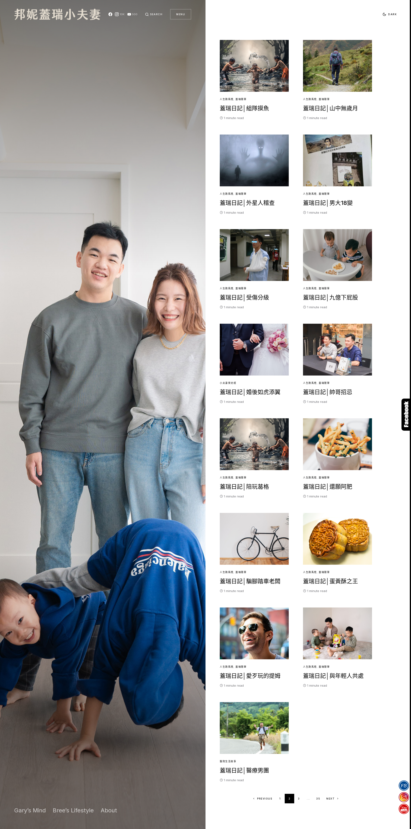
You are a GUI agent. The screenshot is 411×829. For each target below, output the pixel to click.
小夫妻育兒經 (228, 382)
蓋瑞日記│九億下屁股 (330, 297)
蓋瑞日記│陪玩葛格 (244, 486)
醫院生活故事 (228, 761)
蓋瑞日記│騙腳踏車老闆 (250, 581)
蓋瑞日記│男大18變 (328, 202)
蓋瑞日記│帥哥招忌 (327, 392)
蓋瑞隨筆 (240, 99)
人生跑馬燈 (227, 99)
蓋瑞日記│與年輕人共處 (333, 675)
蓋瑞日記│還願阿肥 (327, 486)
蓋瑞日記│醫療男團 (244, 770)
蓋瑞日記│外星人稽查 (247, 202)
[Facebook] (110, 14)
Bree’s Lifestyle (73, 810)
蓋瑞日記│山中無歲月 (330, 108)
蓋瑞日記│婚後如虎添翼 (250, 392)
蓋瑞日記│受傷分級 (244, 297)
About (109, 810)
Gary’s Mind (30, 810)
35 (318, 798)
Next (330, 798)
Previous (264, 798)
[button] (154, 14)
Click (406, 415)
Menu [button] (180, 14)
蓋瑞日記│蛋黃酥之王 (330, 581)
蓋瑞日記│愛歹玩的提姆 (250, 675)
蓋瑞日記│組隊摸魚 (244, 108)
